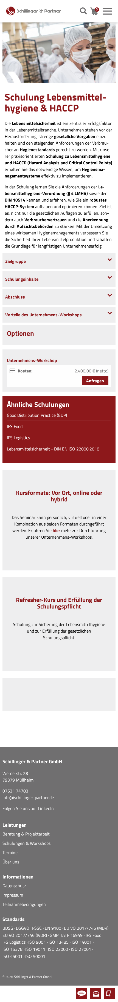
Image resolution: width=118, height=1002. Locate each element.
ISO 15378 (13, 949)
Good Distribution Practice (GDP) (37, 415)
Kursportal (109, 993)
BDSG (8, 928)
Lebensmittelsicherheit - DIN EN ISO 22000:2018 (53, 449)
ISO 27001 (81, 949)
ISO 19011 (35, 949)
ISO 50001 (35, 956)
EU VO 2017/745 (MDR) (86, 928)
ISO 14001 (82, 942)
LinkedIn (46, 808)
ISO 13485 (59, 942)
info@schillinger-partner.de (28, 797)
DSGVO (23, 928)
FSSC (37, 928)
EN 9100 (53, 928)
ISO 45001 (13, 956)
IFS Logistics (18, 437)
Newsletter (95, 993)
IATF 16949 (72, 935)
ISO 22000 (58, 949)
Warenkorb (97, 11)
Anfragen (95, 380)
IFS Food (15, 426)
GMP (55, 935)
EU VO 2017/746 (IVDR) (25, 935)
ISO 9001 (37, 942)
